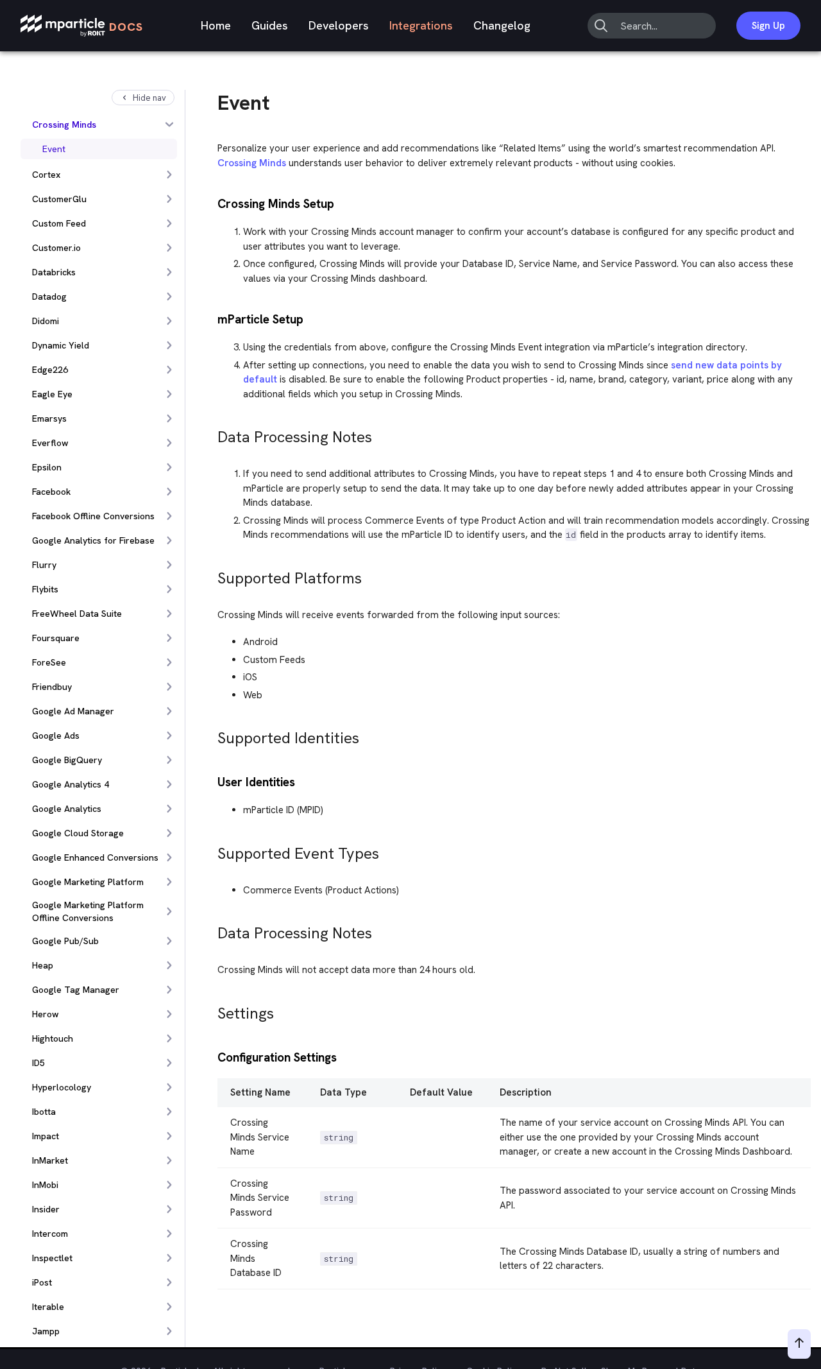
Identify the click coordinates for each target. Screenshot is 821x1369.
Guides (269, 25)
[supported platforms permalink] (211, 574)
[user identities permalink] (211, 780)
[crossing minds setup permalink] (211, 202)
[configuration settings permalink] (211, 1056)
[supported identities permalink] (211, 734)
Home (216, 25)
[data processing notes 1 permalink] (211, 929)
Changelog (501, 25)
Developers (339, 25)
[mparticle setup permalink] (211, 318)
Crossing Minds (251, 163)
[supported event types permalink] (211, 850)
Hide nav (149, 97)
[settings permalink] (211, 1009)
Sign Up (768, 25)
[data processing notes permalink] (211, 433)
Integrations (421, 25)
